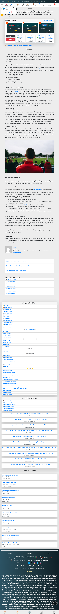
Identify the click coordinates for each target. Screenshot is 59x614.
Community (26, 1)
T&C (18, 566)
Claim (18, 25)
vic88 (54, 596)
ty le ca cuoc (31, 580)
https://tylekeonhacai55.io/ (33, 606)
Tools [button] (37, 1)
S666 (26, 575)
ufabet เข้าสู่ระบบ (19, 601)
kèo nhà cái (28, 585)
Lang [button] (55, 1)
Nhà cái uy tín (24, 577)
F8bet (18, 578)
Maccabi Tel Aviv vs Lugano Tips (10, 475)
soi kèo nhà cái (44, 591)
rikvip (6, 587)
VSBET (24, 603)
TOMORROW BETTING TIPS (29, 339)
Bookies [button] (43, 1)
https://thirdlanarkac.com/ (8, 577)
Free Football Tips (11, 558)
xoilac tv (19, 603)
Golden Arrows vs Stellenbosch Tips (10, 535)
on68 (9, 582)
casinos (12, 111)
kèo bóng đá (53, 594)
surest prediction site (26, 584)
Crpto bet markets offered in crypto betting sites (18, 266)
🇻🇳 (51, 558)
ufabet (20, 594)
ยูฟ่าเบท (12, 601)
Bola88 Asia (32, 608)
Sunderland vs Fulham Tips (8, 520)
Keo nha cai (15, 594)
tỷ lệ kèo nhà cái (53, 591)
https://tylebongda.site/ (11, 608)
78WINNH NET (52, 578)
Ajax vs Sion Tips (6, 528)
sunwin (49, 575)
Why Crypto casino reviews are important (16, 270)
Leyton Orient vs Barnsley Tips (9, 513)
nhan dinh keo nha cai (21, 580)
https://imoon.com (40, 69)
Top (54, 603)
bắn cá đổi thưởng (20, 585)
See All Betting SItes (49, 20)
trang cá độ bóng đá (52, 603)
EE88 (37, 577)
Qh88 (22, 575)
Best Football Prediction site (47, 608)
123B (37, 608)
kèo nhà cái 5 (33, 599)
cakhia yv (54, 575)
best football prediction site (39, 584)
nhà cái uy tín (45, 599)
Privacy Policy (32, 566)
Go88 (36, 587)
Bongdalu (12, 585)
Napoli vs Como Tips (7, 505)
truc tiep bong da (31, 605)
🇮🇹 (36, 558)
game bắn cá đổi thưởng (8, 589)
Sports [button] (20, 1)
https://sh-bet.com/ (7, 578)
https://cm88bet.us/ (35, 578)
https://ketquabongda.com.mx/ (14, 599)
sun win (18, 606)
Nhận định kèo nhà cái (23, 608)
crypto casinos (37, 189)
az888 (45, 582)
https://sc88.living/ (40, 580)
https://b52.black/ (12, 587)
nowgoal (23, 596)
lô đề (31, 589)
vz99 (31, 582)
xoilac (20, 605)
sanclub (41, 582)
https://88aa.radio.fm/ (11, 575)
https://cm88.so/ (47, 577)
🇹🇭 (49, 558)
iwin (3, 587)
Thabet (39, 599)
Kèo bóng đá (52, 598)
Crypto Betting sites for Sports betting (15, 261)
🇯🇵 (47, 558)
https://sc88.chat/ (7, 580)
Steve (14, 247)
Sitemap (40, 566)
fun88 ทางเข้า (32, 575)
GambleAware (31, 568)
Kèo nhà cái (53, 584)
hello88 (50, 582)
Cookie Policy (24, 566)
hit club (28, 596)
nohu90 (22, 582)
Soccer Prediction (20, 558)
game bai (36, 598)
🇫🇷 (38, 558)
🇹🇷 (40, 558)
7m (14, 580)
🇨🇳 (42, 558)
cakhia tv (11, 605)
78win (14, 578)
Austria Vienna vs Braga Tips (9, 483)
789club (6, 592)
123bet (36, 582)
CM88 (54, 577)
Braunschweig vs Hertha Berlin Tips (10, 490)
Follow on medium (17, 253)
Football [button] (14, 1)
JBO (24, 594)
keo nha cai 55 (16, 596)
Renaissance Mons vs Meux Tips (10, 543)
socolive (36, 589)
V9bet (37, 596)
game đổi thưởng (20, 589)
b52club (55, 587)
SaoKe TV (5, 596)
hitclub (41, 589)
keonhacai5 (6, 598)
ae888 (27, 582)
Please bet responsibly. (42, 560)
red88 (50, 596)
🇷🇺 (45, 558)
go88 (45, 585)
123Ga (45, 575)
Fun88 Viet (33, 594)
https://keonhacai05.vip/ (47, 606)
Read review (14, 32)
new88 (48, 580)
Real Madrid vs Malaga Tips (8, 498)
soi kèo (27, 589)
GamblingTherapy (40, 568)
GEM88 (20, 587)
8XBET (18, 584)
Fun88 (27, 594)
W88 (40, 598)
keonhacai (51, 589)
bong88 (10, 596)
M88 (15, 598)
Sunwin (45, 587)
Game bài (54, 585)
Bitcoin (16, 91)
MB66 (27, 578)
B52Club (50, 587)
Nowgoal (4, 585)
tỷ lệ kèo (46, 589)
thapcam (46, 596)
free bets (26, 205)
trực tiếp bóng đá (12, 603)
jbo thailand (39, 575)
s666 (3, 575)
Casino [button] (32, 1)
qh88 (48, 584)
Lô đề (49, 585)
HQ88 (29, 577)
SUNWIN (12, 584)
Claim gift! (8, 12)
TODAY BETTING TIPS (30, 330)
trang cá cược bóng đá (28, 587)
